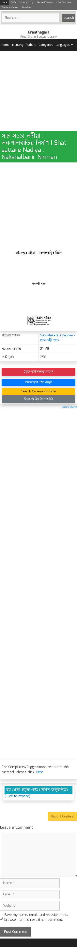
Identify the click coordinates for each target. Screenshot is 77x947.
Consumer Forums (10, 7)
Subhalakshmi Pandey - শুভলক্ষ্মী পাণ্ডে (57, 338)
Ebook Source (69, 407)
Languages (62, 45)
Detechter (26, 7)
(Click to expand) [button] (17, 796)
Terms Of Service (45, 2)
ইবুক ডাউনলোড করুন (38, 371)
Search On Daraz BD (38, 399)
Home (4, 2)
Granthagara (38, 32)
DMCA (14, 2)
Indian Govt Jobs (63, 2)
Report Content (62, 816)
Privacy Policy (27, 2)
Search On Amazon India (38, 391)
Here (39, 772)
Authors (30, 45)
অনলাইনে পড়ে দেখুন (38, 382)
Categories (46, 45)
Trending (17, 45)
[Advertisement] (38, 90)
